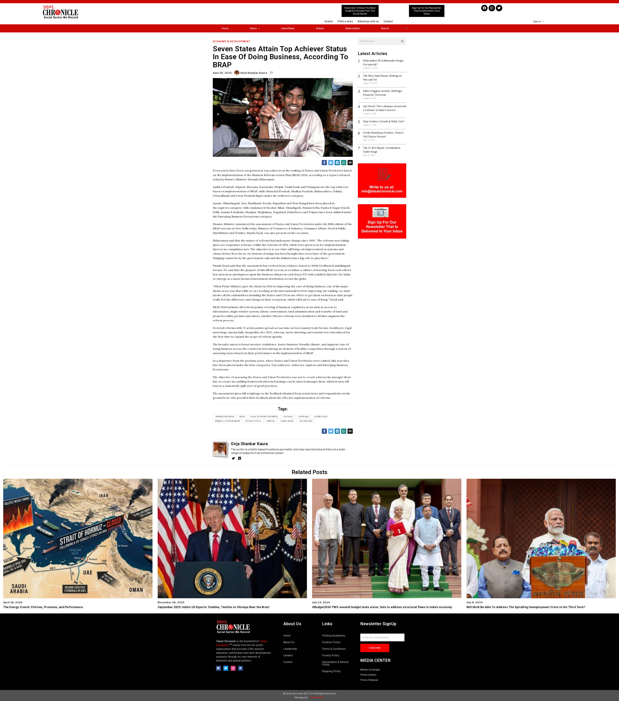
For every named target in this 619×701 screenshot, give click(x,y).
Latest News (288, 28)
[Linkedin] (240, 668)
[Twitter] (499, 8)
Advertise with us (368, 21)
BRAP (242, 416)
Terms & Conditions (334, 648)
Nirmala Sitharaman (227, 421)
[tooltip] (324, 162)
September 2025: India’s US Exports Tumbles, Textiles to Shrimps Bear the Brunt (213, 607)
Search (385, 28)
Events (329, 21)
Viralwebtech (317, 697)
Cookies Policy (331, 642)
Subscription (352, 28)
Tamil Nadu (287, 421)
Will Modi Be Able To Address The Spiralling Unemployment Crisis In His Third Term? (526, 607)
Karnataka (321, 416)
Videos (320, 28)
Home (225, 28)
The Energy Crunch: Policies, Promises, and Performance (43, 607)
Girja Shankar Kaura (253, 72)
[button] (406, 28)
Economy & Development (232, 41)
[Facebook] (484, 8)
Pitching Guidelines (333, 635)
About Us (288, 642)
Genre (253, 28)
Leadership (290, 648)
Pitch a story (345, 21)
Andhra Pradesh (224, 416)
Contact (388, 21)
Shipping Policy (331, 671)
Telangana (306, 421)
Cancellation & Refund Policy (335, 663)
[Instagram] (492, 8)
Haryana (304, 416)
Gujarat (288, 416)
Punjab (271, 421)
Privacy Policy (330, 655)
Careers (288, 655)
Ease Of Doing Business (264, 416)
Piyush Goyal (253, 421)
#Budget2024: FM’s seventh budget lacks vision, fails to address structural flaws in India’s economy (382, 607)
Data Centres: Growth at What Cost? (383, 121)
